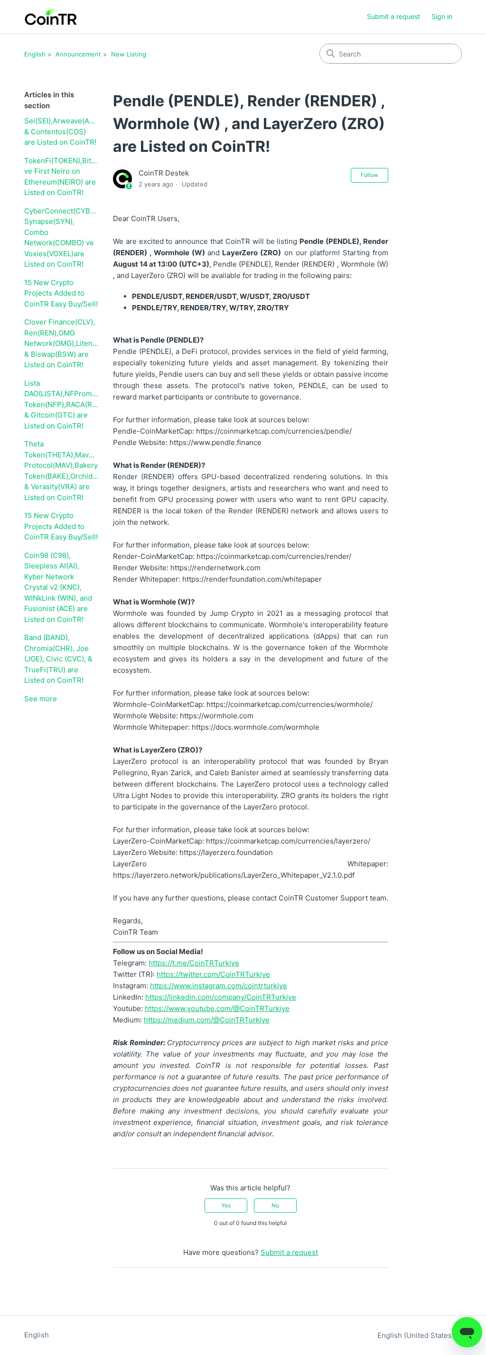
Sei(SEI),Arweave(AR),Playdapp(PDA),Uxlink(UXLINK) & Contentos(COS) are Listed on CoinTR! (61, 131)
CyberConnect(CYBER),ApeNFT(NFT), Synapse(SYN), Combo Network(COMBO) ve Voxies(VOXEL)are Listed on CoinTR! (61, 237)
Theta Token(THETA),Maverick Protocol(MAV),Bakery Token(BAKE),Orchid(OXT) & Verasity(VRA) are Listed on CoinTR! (61, 470)
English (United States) (416, 1335)
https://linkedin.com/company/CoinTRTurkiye (220, 997)
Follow (369, 174)
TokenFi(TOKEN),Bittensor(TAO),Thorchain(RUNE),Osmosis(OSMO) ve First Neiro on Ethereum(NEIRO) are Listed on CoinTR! (61, 176)
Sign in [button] (441, 16)
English (35, 54)
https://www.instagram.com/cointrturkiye (218, 985)
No (275, 1205)
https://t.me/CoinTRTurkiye (194, 962)
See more (40, 698)
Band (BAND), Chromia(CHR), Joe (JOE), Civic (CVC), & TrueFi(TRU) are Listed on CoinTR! (58, 659)
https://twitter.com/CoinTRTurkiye (213, 974)
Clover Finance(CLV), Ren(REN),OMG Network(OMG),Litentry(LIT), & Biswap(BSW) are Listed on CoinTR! (61, 343)
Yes (226, 1205)
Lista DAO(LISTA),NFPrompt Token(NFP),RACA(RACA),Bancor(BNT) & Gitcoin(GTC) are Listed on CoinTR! (61, 404)
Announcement (78, 54)
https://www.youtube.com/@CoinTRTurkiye (217, 1008)
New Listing (128, 54)
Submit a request (393, 16)
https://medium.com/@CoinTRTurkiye (207, 1019)
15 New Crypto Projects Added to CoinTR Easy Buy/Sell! (61, 293)
